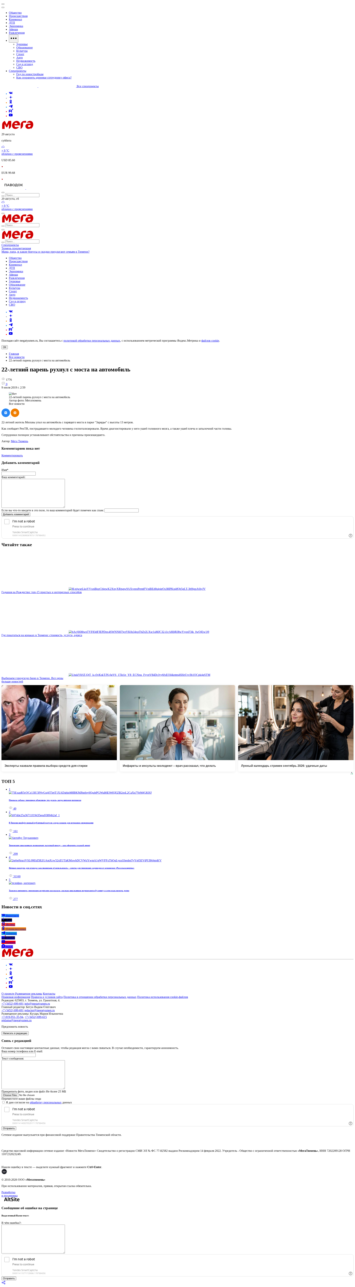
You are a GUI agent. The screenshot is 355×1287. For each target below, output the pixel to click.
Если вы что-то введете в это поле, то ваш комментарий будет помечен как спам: (52, 510)
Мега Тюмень (19, 441)
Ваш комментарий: (13, 477)
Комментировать (12, 455)
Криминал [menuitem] (15, 19)
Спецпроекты (10, 245)
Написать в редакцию (15, 1033)
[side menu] (2, 7)
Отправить (9, 1128)
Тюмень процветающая (16, 248)
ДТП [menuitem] (12, 22)
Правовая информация (15, 997)
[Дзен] (11, 98)
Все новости (17, 357)
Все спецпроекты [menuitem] (88, 86)
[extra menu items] (13, 38)
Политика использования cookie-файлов (162, 997)
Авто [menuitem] (19, 57)
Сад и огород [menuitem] (24, 64)
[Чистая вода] (35, 188)
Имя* (4, 469)
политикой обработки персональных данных (91, 340)
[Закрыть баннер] (2, 4)
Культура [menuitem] (22, 50)
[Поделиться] (3, 1283)
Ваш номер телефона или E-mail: (22, 1051)
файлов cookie (210, 340)
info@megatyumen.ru (37, 1003)
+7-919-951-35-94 (12, 1017)
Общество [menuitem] (15, 12)
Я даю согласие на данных (38, 1102)
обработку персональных (46, 1102)
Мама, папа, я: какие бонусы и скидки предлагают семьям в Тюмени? (45, 251)
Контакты (49, 993)
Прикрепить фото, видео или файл (33, 1091)
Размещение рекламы (28, 993)
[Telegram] (11, 107)
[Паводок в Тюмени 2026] (13, 188)
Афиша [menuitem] (13, 29)
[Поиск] (2, 192)
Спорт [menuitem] (20, 54)
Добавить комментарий (16, 514)
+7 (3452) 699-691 (12, 1003)
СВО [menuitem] (19, 67)
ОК (4, 347)
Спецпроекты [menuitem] (17, 70)
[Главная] (44, 127)
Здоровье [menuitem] (22, 44)
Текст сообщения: (12, 1058)
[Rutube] (11, 111)
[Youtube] (11, 115)
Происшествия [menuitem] (18, 16)
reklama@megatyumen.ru (16, 1020)
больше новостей (12, 681)
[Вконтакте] (11, 93)
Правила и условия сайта (47, 997)
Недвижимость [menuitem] (25, 60)
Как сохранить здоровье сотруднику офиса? (44, 77)
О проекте (8, 993)
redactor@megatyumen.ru (39, 1010)
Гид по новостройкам (29, 74)
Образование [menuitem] (24, 47)
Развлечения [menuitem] (17, 32)
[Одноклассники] (11, 102)
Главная (14, 353)
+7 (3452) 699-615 (36, 1017)
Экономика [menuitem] (16, 26)
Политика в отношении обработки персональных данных (99, 997)
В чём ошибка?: (11, 1222)
